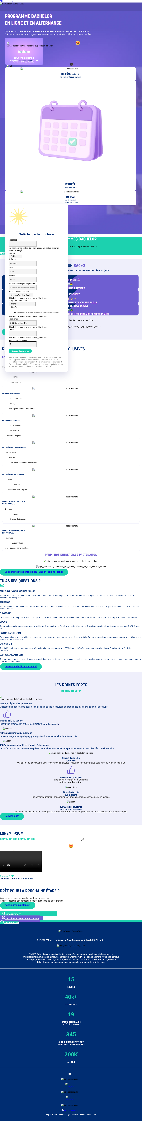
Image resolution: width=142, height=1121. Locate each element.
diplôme (3, 622)
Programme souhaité (18, 300)
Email (12, 275)
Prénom (13, 259)
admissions (5, 602)
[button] (71, 591)
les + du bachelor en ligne (11, 655)
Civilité (12, 253)
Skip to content (6, 1)
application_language (18, 340)
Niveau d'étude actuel (19, 291)
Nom (11, 267)
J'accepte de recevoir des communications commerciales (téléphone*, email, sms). (36, 312)
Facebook (13, 240)
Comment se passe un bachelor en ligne (17, 591)
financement (5, 613)
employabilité (6, 644)
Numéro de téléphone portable (22, 283)
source (11, 329)
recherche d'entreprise (10, 633)
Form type (13, 319)
